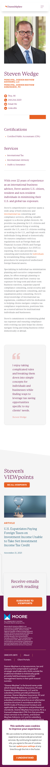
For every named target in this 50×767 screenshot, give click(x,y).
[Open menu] (42, 6)
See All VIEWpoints (17, 485)
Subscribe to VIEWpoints (24, 602)
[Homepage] (13, 6)
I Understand (25, 757)
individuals (38, 254)
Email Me (12, 104)
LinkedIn (12, 108)
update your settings (25, 746)
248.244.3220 (14, 100)
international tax (12, 214)
